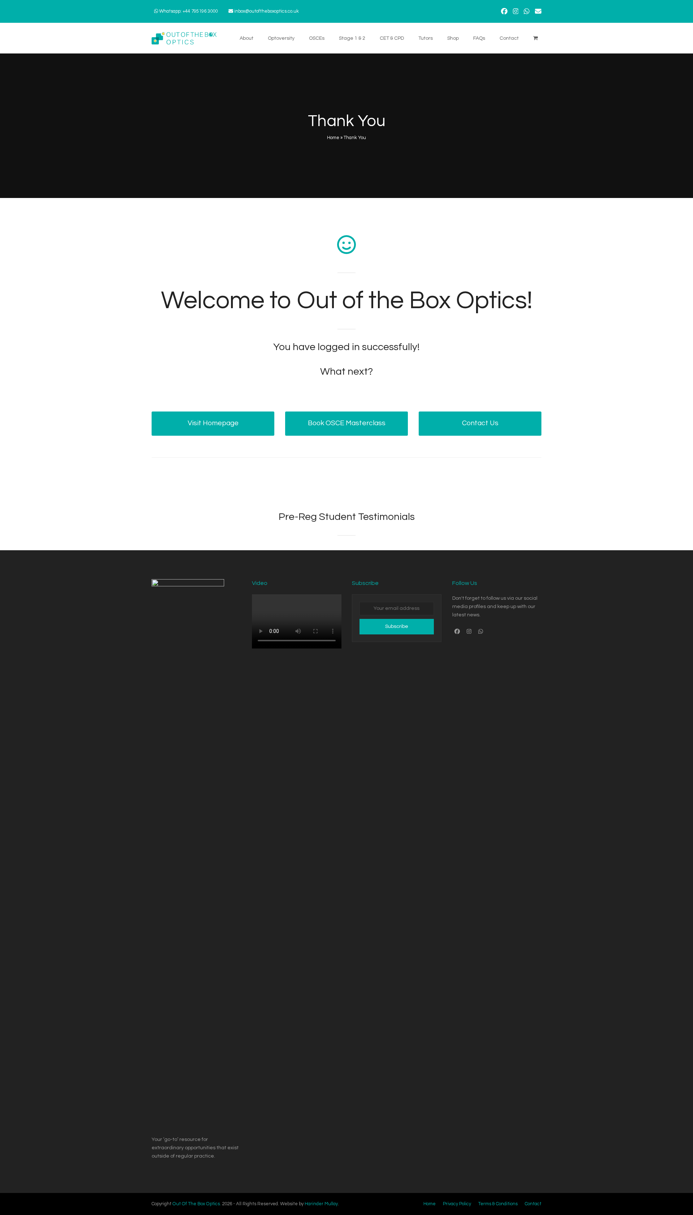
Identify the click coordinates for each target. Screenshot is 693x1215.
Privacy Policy (457, 1203)
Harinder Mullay (321, 1203)
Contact (533, 1203)
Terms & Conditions (498, 1203)
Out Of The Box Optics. (197, 1203)
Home (333, 137)
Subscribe (396, 626)
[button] (535, 38)
